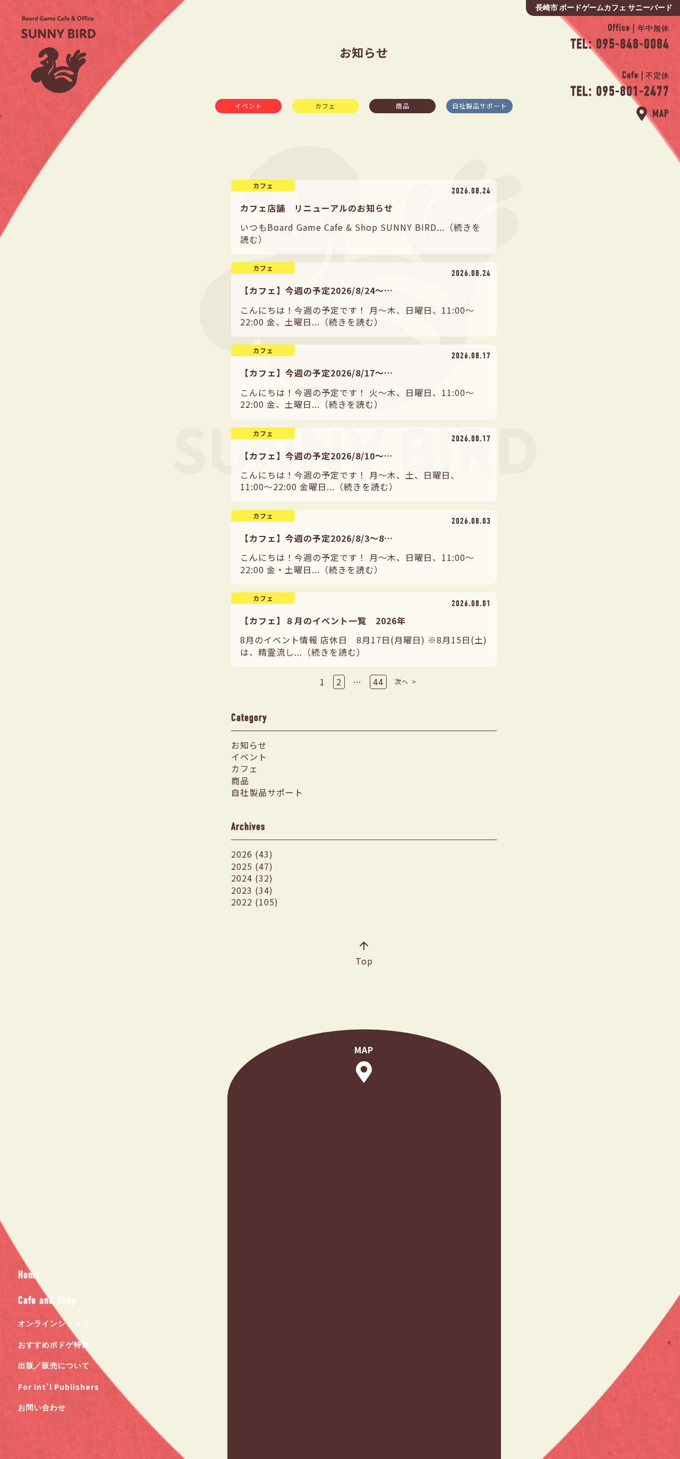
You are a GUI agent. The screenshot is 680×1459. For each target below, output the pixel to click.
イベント (248, 105)
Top (364, 960)
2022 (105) (254, 901)
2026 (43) (252, 854)
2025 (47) (252, 866)
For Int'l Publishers (58, 1386)
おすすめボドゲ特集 (54, 1344)
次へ (402, 681)
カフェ (325, 105)
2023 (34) (252, 890)
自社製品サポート (479, 105)
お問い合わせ (42, 1407)
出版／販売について (54, 1365)
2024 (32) (252, 877)
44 (378, 681)
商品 (403, 105)
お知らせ (249, 745)
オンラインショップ (54, 1323)
